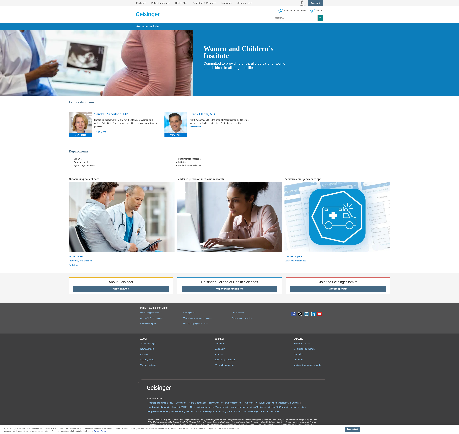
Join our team (245, 3)
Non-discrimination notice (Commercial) (209, 407)
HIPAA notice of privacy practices (225, 403)
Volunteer (219, 354)
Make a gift (220, 349)
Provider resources (270, 411)
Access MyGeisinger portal (151, 318)
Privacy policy (250, 403)
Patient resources (160, 3)
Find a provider (189, 313)
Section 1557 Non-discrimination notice (287, 407)
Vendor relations (148, 365)
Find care (141, 3)
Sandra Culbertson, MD (111, 114)
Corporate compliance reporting (211, 411)
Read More (100, 132)
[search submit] (320, 18)
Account (315, 3)
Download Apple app (294, 256)
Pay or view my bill (148, 323)
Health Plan (181, 3)
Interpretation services (157, 411)
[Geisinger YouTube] (319, 314)
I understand (352, 429)
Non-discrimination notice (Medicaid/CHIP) (167, 407)
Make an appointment (149, 313)
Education (298, 354)
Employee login (251, 411)
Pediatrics (73, 265)
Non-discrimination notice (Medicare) (248, 407)
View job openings (338, 289)
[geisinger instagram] (306, 314)
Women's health (76, 256)
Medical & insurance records (307, 365)
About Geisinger (148, 343)
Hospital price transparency (160, 403)
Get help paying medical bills (195, 323)
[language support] (302, 3)
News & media (147, 349)
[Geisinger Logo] (148, 14)
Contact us (220, 343)
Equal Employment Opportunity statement (279, 403)
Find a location (238, 313)
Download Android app (295, 261)
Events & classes (302, 343)
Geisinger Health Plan (304, 349)
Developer (181, 403)
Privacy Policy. (100, 431)
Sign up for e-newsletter (242, 318)
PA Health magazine (224, 365)
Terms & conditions (197, 403)
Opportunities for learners (229, 289)
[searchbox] (296, 18)
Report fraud (235, 411)
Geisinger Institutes (148, 26)
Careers (144, 354)
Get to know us (121, 289)
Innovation (226, 3)
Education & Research (204, 3)
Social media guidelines (182, 411)
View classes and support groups (197, 318)
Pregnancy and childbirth (81, 261)
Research (298, 359)
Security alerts (147, 359)
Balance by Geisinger (225, 359)
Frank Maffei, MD (202, 114)
